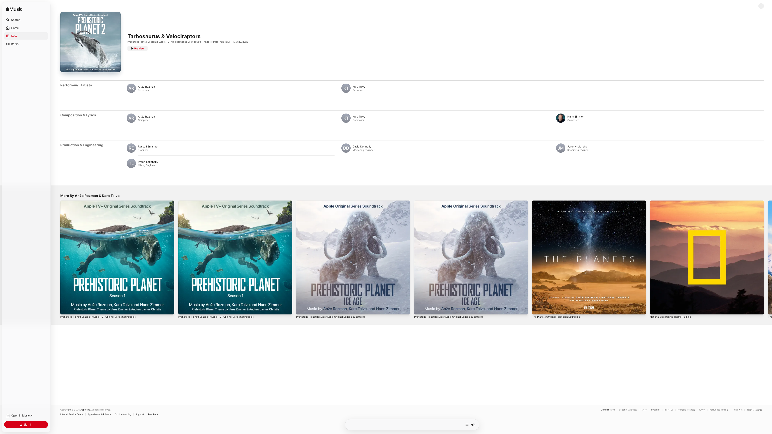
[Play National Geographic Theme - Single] (655, 309)
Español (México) (628, 410)
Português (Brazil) (718, 410)
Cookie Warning (123, 414)
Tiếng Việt (737, 410)
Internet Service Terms (71, 414)
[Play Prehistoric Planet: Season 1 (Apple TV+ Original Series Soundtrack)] (65, 309)
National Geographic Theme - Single (672, 202)
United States (608, 410)
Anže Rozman (211, 41)
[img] (14, 9)
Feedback (153, 414)
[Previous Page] (56, 257)
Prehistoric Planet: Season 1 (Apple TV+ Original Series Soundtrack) (102, 202)
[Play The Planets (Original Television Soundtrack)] (537, 309)
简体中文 (668, 410)
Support (140, 414)
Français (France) (686, 410)
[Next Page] (768, 257)
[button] (26, 19)
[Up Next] (467, 425)
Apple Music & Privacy (99, 414)
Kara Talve (225, 41)
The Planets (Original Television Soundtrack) (560, 202)
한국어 (702, 410)
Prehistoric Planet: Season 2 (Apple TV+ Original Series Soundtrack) (164, 41)
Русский (655, 410)
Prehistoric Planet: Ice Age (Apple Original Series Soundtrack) (334, 202)
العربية (644, 410)
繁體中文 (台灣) (754, 410)
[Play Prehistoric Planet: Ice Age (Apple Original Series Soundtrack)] (301, 309)
